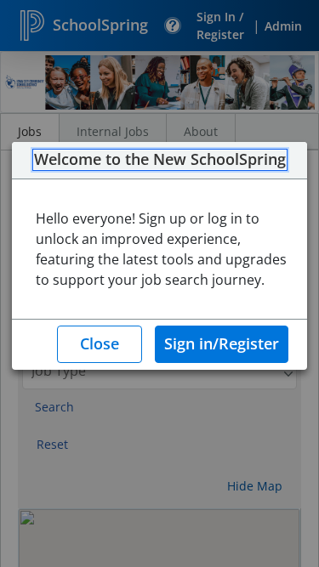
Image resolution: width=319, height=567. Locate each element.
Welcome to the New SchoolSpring (160, 159)
